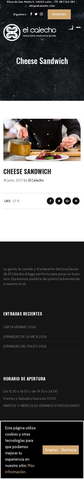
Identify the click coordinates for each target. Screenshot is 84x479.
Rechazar (69, 450)
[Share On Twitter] (58, 201)
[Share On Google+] (67, 201)
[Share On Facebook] (50, 201)
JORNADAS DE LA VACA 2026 (25, 337)
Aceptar (51, 450)
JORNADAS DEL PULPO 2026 (25, 346)
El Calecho (36, 180)
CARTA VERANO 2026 (19, 327)
